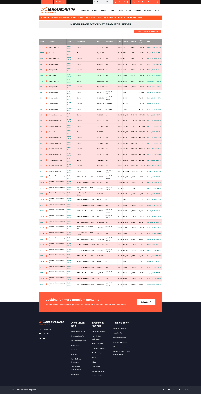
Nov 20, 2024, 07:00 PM (154, 64)
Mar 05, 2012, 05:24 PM (154, 188)
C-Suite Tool (75, 374)
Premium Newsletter (98, 348)
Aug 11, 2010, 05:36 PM (154, 267)
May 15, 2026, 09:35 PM (154, 47)
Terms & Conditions (170, 390)
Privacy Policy (184, 390)
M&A (121, 10)
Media (122, 17)
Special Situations (97, 376)
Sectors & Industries (98, 371)
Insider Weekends (98, 344)
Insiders (112, 10)
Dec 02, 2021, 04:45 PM (154, 92)
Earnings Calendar (95, 17)
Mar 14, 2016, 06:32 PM (154, 143)
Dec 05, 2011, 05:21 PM (154, 205)
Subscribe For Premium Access (146, 31)
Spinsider (74, 350)
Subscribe (85, 10)
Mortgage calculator (119, 337)
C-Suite (103, 10)
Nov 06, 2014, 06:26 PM (154, 171)
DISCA (42, 177)
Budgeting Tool (117, 333)
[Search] (115, 2)
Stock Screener (78, 17)
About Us (46, 334)
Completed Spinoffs (77, 336)
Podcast (46, 17)
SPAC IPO (74, 354)
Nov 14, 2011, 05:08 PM (154, 216)
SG (41, 64)
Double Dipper (75, 345)
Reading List (111, 17)
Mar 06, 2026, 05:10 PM (154, 58)
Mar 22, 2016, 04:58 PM (154, 115)
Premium (94, 10)
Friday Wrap (96, 366)
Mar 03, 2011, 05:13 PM (154, 250)
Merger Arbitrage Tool (78, 331)
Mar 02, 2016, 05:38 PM (154, 160)
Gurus (128, 10)
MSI (41, 115)
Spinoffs (138, 10)
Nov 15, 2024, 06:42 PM (154, 70)
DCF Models (117, 347)
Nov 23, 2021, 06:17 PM (154, 103)
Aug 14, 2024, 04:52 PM (154, 75)
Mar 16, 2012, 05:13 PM (154, 177)
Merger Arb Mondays (99, 331)
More (157, 10)
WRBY (42, 47)
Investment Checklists (120, 342)
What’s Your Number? (120, 328)
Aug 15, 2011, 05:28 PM (154, 228)
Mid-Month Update (98, 353)
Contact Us (47, 330)
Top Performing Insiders (78, 340)
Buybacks (147, 10)
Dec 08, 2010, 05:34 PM (154, 261)
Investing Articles (135, 17)
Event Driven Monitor (61, 17)
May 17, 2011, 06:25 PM (154, 239)
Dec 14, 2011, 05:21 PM (154, 199)
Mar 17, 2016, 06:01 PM (154, 126)
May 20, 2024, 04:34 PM (154, 87)
